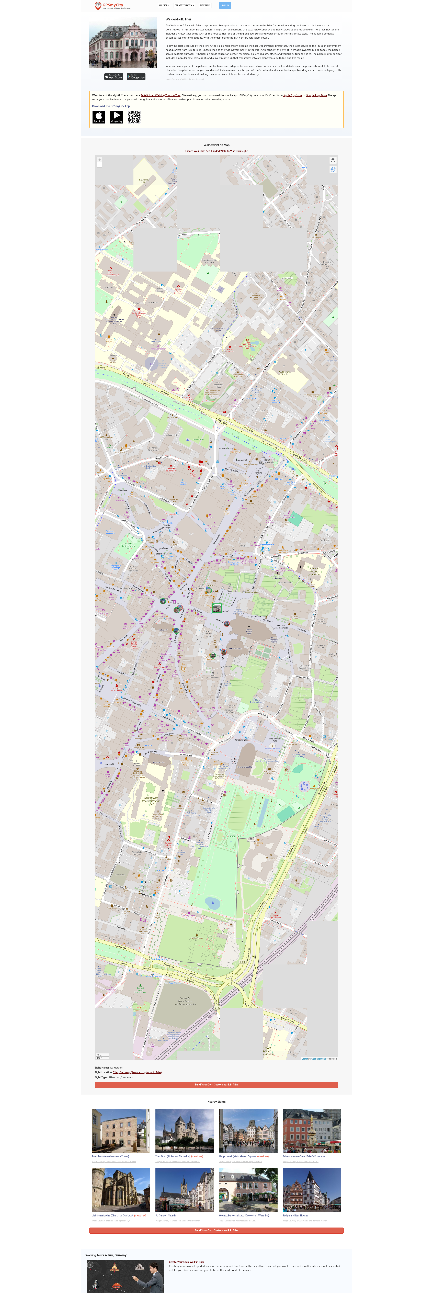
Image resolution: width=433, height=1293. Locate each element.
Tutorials (205, 5)
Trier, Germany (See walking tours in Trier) (137, 1072)
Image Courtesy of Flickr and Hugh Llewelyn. (111, 1221)
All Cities (164, 5)
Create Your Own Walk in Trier (186, 1262)
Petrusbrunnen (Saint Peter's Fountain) (304, 1156)
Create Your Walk (184, 5)
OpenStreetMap (318, 1058)
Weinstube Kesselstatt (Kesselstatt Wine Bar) (244, 1216)
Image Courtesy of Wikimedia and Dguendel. (185, 79)
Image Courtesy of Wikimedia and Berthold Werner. (114, 1161)
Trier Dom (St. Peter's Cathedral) (172, 1156)
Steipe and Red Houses (295, 1216)
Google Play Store (316, 95)
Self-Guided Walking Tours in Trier (160, 95)
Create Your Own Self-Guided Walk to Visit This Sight (216, 151)
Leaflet (305, 1058)
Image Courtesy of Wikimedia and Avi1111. (300, 1161)
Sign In (225, 5)
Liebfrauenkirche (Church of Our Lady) (112, 1216)
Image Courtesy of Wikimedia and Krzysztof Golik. (240, 1161)
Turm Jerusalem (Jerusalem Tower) (110, 1156)
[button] (216, 607)
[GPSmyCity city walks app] (113, 6)
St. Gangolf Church (165, 1216)
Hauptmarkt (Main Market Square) (238, 1156)
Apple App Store (292, 95)
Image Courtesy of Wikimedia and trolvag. (237, 1221)
